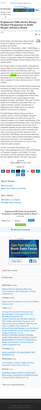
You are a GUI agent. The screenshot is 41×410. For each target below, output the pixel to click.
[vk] (23, 174)
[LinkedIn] (13, 171)
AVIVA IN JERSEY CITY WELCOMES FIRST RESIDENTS (18, 353)
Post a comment (20, 224)
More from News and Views (13, 188)
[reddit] (38, 171)
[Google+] (8, 171)
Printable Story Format (11, 202)
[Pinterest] (33, 171)
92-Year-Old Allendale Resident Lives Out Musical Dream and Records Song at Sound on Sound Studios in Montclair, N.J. (20, 330)
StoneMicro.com (28, 408)
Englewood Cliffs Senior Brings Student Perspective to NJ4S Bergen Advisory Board (18, 24)
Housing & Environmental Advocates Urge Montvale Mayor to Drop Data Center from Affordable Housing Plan (17, 314)
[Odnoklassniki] (28, 171)
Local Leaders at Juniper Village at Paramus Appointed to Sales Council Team (18, 363)
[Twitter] (18, 174)
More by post (7, 185)
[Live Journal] (18, 171)
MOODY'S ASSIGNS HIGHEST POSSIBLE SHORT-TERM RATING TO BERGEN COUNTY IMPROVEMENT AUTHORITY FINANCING (19, 337)
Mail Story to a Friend (10, 199)
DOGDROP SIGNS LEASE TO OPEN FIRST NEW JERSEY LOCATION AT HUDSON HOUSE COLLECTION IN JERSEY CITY (20, 375)
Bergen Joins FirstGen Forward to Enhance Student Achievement (18, 343)
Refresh (31, 220)
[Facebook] (3, 171)
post (3, 31)
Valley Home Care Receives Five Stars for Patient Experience (20, 302)
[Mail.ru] (23, 171)
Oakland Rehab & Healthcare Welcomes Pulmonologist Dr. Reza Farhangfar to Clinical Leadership (19, 291)
